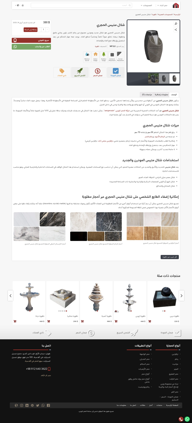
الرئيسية (177, 14)
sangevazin (109, 110)
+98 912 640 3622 (36, 369)
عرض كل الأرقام (46, 375)
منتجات (159, 405)
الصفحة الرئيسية (172, 405)
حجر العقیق (173, 374)
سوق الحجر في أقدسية (34, 361)
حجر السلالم (145, 364)
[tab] (164, 311)
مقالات (142, 405)
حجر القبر (174, 391)
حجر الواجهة (145, 354)
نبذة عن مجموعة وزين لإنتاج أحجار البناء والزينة (168, 385)
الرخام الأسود (160, 136)
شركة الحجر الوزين (122, 110)
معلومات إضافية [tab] (161, 94)
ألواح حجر (146, 374)
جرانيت (175, 364)
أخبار (151, 405)
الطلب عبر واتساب (42, 46)
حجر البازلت (174, 379)
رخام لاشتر (149, 136)
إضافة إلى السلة (31, 29)
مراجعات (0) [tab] (147, 94)
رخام (176, 359)
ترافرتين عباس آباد (105, 141)
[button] (175, 23)
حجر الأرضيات (144, 369)
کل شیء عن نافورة (170, 257)
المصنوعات (147, 5)
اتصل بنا (133, 405)
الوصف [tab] (174, 94)
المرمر (176, 369)
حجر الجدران (145, 359)
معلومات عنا (121, 405)
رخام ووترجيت (144, 387)
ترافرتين (175, 354)
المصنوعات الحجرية (165, 14)
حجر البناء (163, 5)
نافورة (154, 14)
